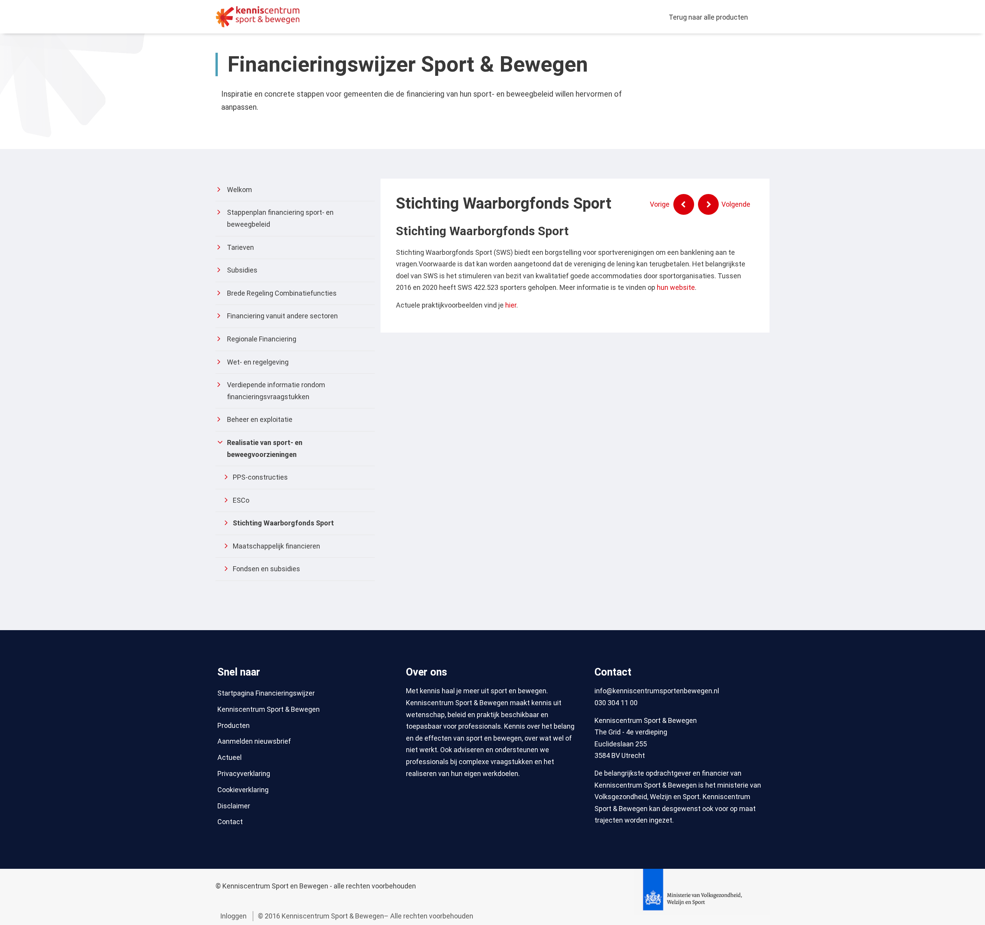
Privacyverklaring (243, 773)
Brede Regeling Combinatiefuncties (282, 293)
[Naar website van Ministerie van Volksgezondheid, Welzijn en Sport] (702, 891)
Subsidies (242, 270)
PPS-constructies (260, 477)
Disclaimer (233, 806)
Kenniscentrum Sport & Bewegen (268, 709)
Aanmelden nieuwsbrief (254, 741)
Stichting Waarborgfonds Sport (283, 523)
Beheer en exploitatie (259, 419)
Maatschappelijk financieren (276, 546)
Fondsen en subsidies (266, 569)
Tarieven (240, 247)
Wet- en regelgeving (258, 362)
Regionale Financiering (261, 339)
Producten (233, 725)
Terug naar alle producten (708, 17)
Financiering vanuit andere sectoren (282, 316)
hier (510, 305)
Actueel (229, 757)
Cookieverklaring (243, 790)
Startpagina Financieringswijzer (266, 693)
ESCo (241, 500)
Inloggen (233, 916)
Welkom (239, 190)
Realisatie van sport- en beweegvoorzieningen (264, 448)
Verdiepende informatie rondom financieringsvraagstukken (276, 391)
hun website (676, 287)
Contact (230, 822)
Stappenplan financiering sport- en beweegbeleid (280, 218)
